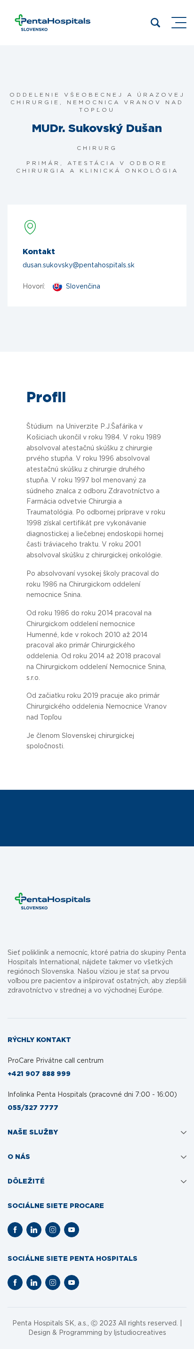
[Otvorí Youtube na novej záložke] (71, 1229)
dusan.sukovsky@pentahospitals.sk (79, 265)
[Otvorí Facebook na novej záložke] (15, 1229)
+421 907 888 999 (39, 1074)
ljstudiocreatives (140, 1333)
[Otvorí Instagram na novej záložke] (52, 1229)
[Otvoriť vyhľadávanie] (155, 22)
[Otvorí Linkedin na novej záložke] (33, 1229)
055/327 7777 (33, 1108)
